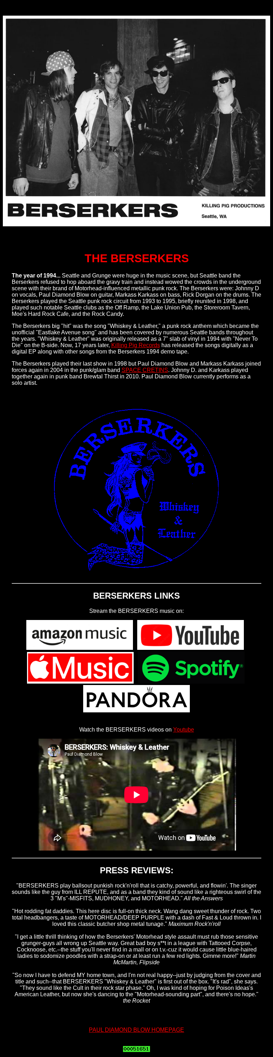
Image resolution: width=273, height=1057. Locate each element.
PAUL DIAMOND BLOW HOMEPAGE (136, 1030)
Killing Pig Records (135, 345)
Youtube (183, 730)
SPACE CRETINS (145, 370)
